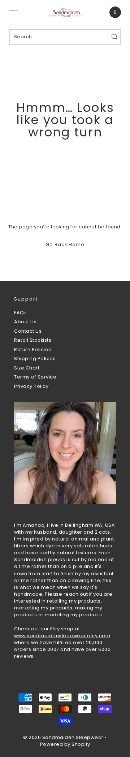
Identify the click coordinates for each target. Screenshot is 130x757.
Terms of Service (35, 377)
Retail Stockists (32, 340)
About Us (25, 322)
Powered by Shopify (65, 744)
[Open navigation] (13, 12)
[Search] (114, 37)
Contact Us (28, 331)
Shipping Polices (35, 358)
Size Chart (26, 368)
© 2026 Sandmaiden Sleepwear (63, 737)
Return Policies (32, 349)
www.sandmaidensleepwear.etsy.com (62, 636)
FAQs (20, 313)
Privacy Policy (31, 386)
